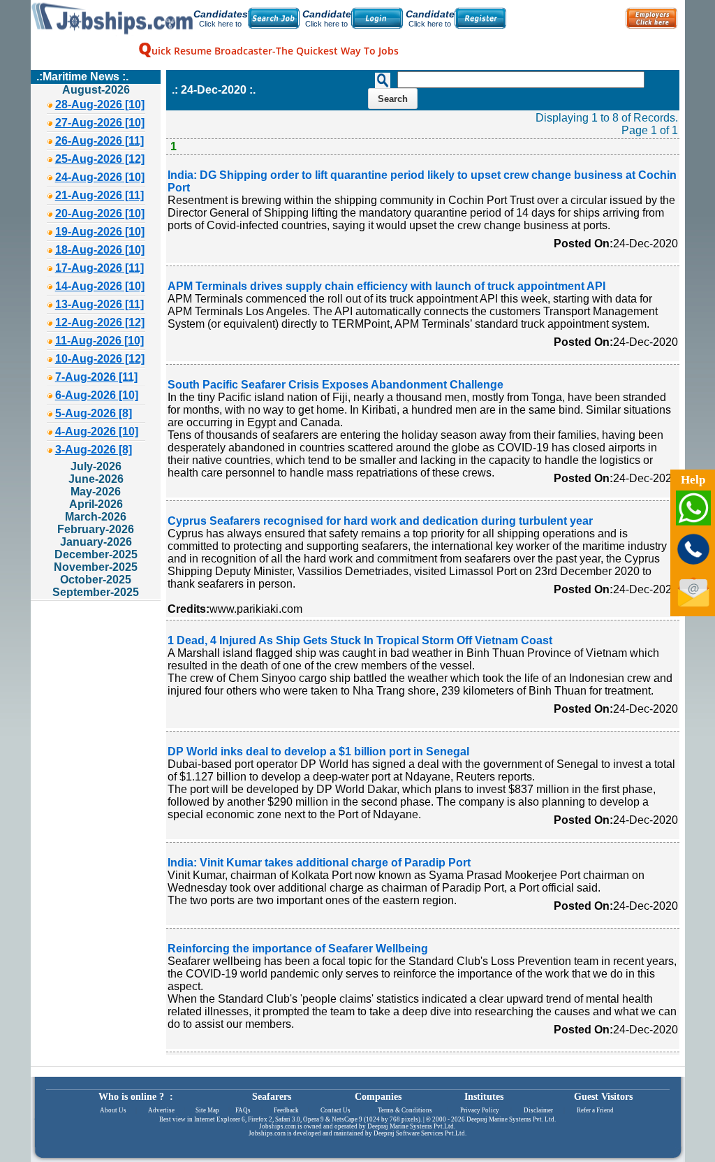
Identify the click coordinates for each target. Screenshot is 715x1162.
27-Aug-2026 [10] (100, 123)
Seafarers (271, 1096)
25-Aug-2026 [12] (100, 159)
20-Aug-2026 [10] (100, 213)
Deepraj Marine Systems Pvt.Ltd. (411, 1126)
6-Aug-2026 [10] (96, 395)
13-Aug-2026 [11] (99, 304)
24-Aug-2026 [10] (100, 177)
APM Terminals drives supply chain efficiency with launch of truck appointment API (386, 286)
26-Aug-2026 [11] (99, 141)
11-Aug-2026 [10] (99, 341)
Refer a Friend (595, 1110)
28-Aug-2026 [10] (100, 104)
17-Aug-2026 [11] (99, 268)
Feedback (286, 1110)
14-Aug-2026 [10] (100, 286)
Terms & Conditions (405, 1110)
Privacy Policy (479, 1110)
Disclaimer (538, 1110)
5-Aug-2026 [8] (93, 413)
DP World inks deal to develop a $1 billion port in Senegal (318, 751)
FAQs (243, 1110)
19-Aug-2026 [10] (100, 232)
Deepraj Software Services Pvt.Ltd (419, 1133)
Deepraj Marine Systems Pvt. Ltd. (511, 1119)
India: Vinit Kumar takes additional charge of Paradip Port (319, 863)
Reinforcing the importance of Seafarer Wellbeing (298, 948)
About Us (113, 1110)
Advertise (161, 1110)
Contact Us (335, 1110)
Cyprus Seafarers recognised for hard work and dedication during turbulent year (380, 521)
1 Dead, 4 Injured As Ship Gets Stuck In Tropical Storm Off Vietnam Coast (360, 640)
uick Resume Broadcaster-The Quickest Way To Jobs (268, 50)
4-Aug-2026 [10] (96, 431)
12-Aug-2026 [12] (100, 322)
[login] (377, 18)
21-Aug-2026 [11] (99, 195)
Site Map (207, 1110)
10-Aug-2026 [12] (100, 359)
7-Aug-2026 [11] (96, 377)
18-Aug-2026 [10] (100, 250)
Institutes (483, 1096)
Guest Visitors (603, 1096)
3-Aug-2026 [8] (93, 450)
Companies (378, 1096)
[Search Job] (274, 18)
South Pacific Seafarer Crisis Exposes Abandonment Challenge (335, 385)
